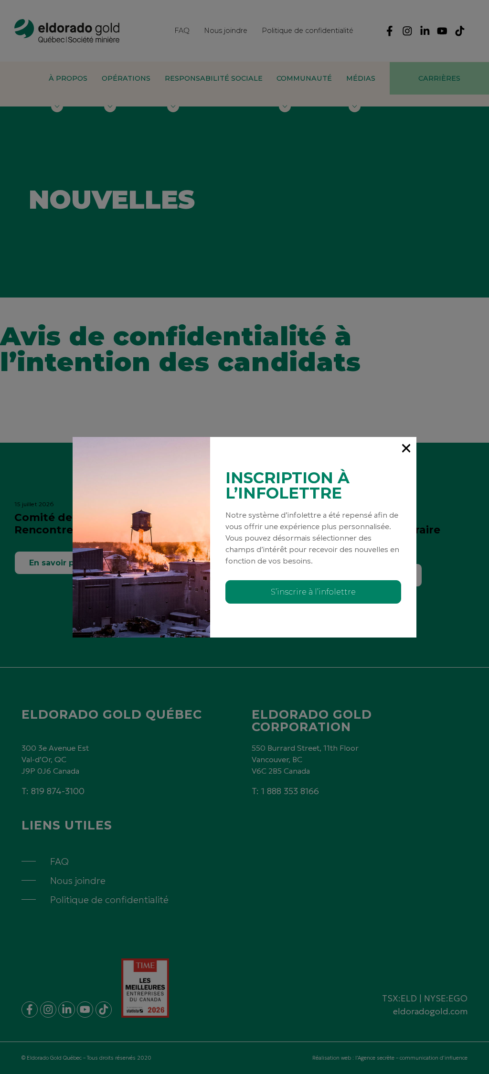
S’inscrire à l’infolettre (313, 591)
